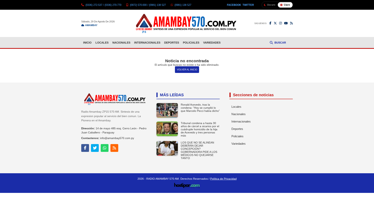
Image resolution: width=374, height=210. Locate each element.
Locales (101, 42)
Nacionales (121, 42)
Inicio (87, 42)
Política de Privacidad (223, 178)
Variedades (212, 42)
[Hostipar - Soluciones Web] (187, 184)
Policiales (191, 42)
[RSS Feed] (291, 23)
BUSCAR (280, 42)
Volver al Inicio (187, 69)
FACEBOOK (234, 5)
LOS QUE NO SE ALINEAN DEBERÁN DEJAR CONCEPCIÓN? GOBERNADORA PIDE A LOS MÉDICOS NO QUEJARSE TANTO (199, 150)
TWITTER (248, 5)
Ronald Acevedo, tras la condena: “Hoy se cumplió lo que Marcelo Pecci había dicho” (200, 107)
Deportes (171, 42)
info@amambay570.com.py (117, 138)
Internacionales (147, 42)
